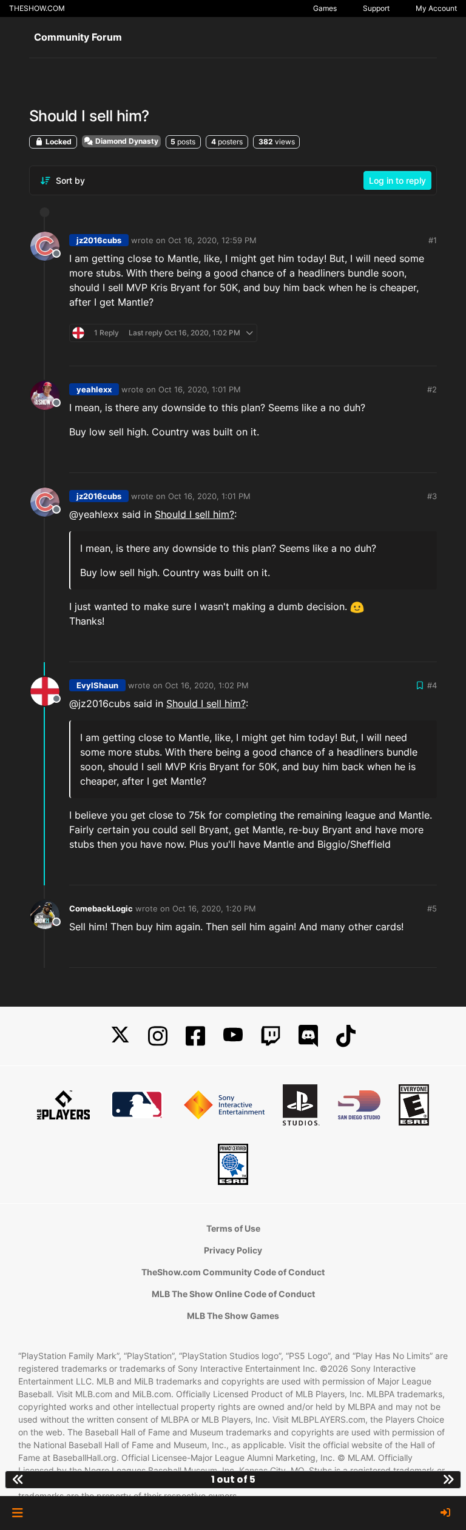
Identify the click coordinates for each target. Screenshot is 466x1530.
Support (376, 8)
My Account (436, 8)
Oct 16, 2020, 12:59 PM (212, 240)
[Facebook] (195, 1036)
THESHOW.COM (37, 8)
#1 (432, 240)
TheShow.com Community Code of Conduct (233, 1272)
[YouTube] (233, 1036)
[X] (120, 1036)
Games (325, 8)
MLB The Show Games (233, 1315)
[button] (17, 1513)
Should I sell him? (194, 514)
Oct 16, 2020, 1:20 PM (214, 908)
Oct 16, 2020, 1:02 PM (207, 685)
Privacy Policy (233, 1250)
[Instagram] (157, 1036)
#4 (432, 685)
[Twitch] (270, 1036)
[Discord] (308, 1036)
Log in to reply (397, 180)
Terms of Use (233, 1228)
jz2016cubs (98, 240)
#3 (432, 496)
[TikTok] (346, 1036)
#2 (432, 389)
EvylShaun (97, 685)
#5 (432, 908)
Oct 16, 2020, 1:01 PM (199, 389)
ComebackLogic (101, 908)
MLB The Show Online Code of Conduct (233, 1294)
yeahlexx (94, 389)
